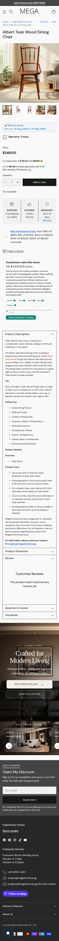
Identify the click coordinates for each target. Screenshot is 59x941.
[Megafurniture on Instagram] (15, 840)
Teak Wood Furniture (22, 21)
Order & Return (15, 251)
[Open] (8, 933)
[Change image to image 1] (7, 110)
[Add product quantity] (17, 182)
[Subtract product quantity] (6, 182)
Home (5, 21)
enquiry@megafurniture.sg (22, 543)
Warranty (47, 220)
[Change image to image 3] (29, 110)
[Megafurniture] (29, 12)
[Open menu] (4, 11)
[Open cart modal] (53, 11)
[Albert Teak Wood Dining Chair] (29, 73)
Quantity (7, 175)
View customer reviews (21, 317)
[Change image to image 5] (51, 110)
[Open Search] (11, 11)
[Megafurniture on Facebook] (4, 840)
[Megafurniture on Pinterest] (9, 840)
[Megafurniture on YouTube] (25, 840)
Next (54, 21)
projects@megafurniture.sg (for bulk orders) (32, 883)
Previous (44, 21)
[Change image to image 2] (18, 110)
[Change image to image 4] (40, 110)
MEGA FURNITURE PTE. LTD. (24, 925)
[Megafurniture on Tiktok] (20, 840)
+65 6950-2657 (17, 872)
